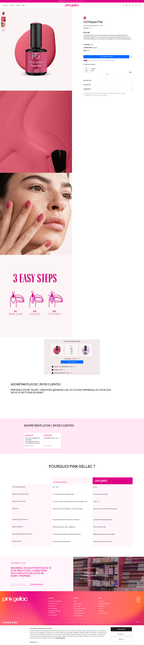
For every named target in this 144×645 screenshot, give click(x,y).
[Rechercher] (123, 5)
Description (87, 80)
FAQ (75, 601)
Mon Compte (77, 606)
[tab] (106, 74)
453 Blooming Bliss (59, 373)
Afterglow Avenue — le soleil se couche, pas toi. (72, 1)
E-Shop (5, 5)
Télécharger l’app (78, 613)
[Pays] (126, 5)
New (23, 5)
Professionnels (78, 615)
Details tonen (33, 642)
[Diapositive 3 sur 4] (3, 24)
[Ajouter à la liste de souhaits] (131, 56)
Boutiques (102, 606)
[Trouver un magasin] (129, 5)
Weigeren (121, 639)
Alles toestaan (121, 629)
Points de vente (103, 613)
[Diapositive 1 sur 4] (3, 13)
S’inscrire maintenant (36, 584)
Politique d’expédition (99, 622)
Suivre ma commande (79, 608)
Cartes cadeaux (52, 615)
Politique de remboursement (55, 622)
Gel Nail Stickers (52, 603)
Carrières (101, 611)
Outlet (18, 5)
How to (12, 5)
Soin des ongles (52, 608)
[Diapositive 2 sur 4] (3, 19)
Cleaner (93, 68)
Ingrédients (87, 89)
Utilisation (87, 85)
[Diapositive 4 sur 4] (3, 30)
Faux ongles (51, 606)
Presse (101, 608)
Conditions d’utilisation (85, 622)
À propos (101, 601)
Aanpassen (120, 634)
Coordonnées (110, 622)
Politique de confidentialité (70, 622)
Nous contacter (78, 603)
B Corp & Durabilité (104, 603)
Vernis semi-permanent (54, 601)
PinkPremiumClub (78, 611)
